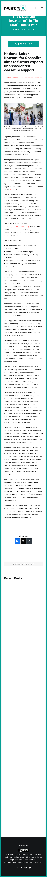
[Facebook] (17, 541)
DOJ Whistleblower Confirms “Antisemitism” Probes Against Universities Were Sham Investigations (23, 809)
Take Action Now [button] (23, 44)
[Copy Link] (29, 541)
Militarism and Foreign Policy (23, 564)
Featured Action (15, 743)
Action (31, 29)
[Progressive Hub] (15, 8)
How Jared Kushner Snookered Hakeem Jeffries (20, 747)
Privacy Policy (23, 845)
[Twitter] (23, 541)
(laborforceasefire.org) (20, 226)
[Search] (35, 8)
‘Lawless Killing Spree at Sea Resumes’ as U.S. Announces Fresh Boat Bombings (23, 685)
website (13, 189)
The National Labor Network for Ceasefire (25, 78)
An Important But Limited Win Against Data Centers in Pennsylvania (23, 619)
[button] (23, 594)
